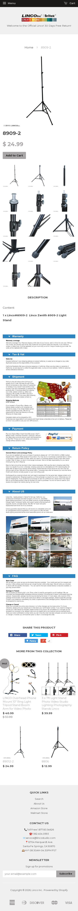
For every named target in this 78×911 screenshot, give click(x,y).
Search (39, 799)
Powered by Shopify (56, 890)
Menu (11, 3)
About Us (39, 803)
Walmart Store (39, 813)
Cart (72, 3)
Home (28, 47)
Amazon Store (39, 808)
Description (38, 297)
